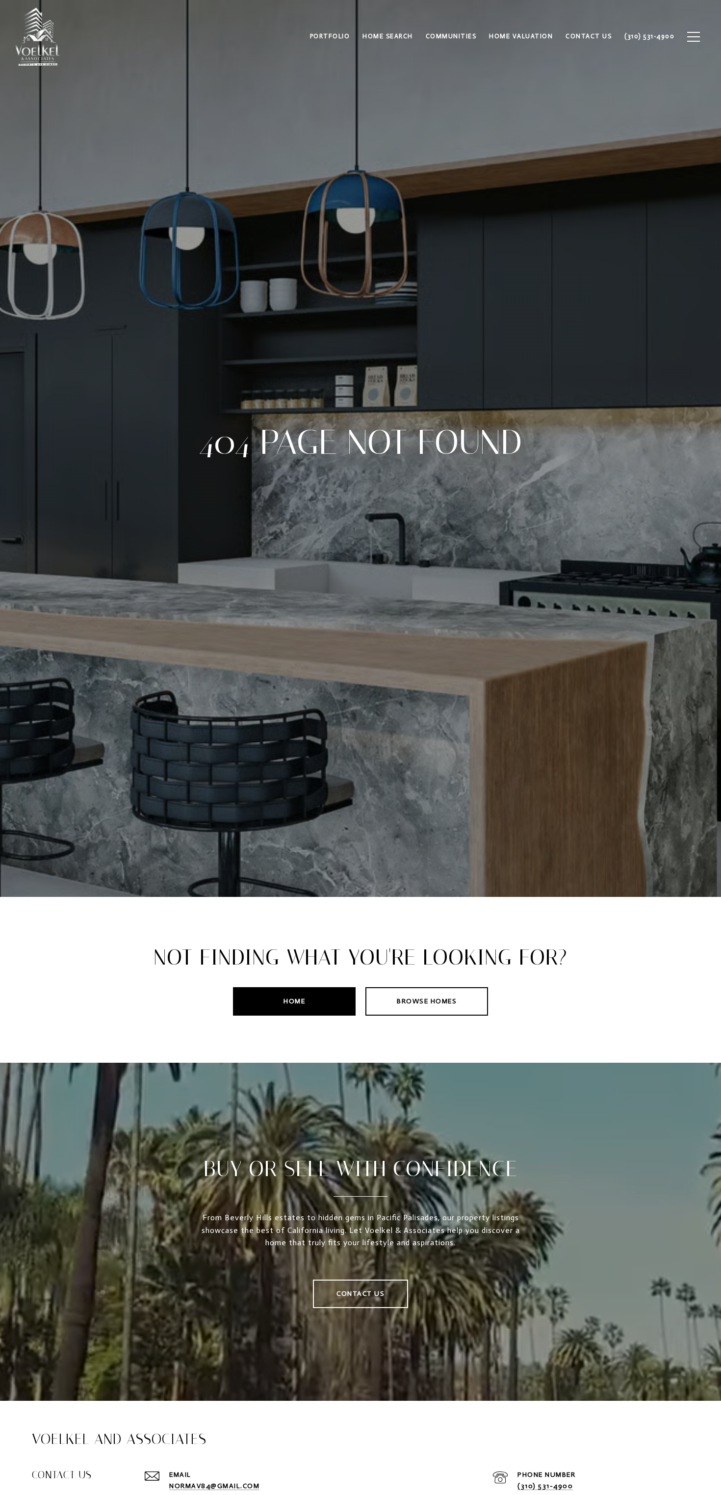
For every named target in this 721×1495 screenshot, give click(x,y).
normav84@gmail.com (214, 1486)
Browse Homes (427, 1001)
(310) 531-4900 (545, 1486)
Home (294, 1001)
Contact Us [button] (360, 1293)
